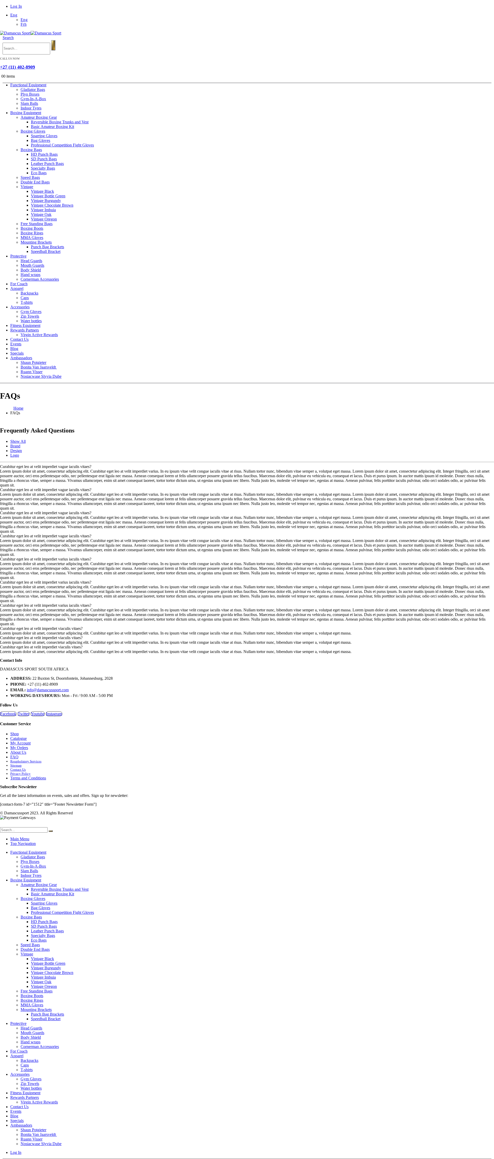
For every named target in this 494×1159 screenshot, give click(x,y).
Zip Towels (30, 316)
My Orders (19, 748)
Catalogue (18, 738)
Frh (24, 24)
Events (15, 344)
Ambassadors (21, 358)
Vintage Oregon (44, 219)
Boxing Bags (31, 150)
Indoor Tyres (31, 108)
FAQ (14, 757)
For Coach (19, 284)
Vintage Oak (41, 214)
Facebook (8, 714)
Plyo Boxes (30, 94)
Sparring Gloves (44, 136)
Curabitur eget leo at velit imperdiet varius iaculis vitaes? (45, 559)
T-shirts (27, 302)
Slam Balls (29, 103)
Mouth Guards (32, 265)
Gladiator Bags (33, 89)
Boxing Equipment (25, 113)
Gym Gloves (31, 311)
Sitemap (16, 765)
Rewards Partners (24, 330)
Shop (14, 734)
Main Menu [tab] (19, 839)
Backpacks (29, 293)
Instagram (54, 714)
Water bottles (31, 321)
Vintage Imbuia (43, 210)
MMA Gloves (32, 237)
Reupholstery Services (25, 761)
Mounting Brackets (36, 242)
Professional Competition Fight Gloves (62, 145)
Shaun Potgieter (33, 362)
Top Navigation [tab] (23, 843)
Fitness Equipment (25, 325)
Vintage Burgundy (46, 200)
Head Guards (31, 261)
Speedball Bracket (45, 251)
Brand (15, 446)
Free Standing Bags (36, 224)
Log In (16, 6)
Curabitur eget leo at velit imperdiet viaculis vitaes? (41, 628)
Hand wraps (30, 274)
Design (16, 450)
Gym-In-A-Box (33, 99)
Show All (18, 441)
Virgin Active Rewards (39, 335)
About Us (18, 752)
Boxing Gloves (33, 131)
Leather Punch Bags (47, 163)
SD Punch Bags (44, 159)
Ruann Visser (31, 372)
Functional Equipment (28, 85)
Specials (17, 353)
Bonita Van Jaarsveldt (39, 367)
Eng (13, 15)
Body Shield (31, 270)
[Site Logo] (30, 33)
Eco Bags (39, 173)
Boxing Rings (32, 233)
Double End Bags (35, 182)
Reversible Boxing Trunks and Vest (60, 122)
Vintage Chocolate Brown (52, 205)
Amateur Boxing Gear (39, 117)
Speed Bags (30, 177)
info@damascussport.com (48, 690)
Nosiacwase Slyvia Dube (41, 376)
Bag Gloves (40, 140)
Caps (25, 298)
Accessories (20, 307)
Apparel (16, 288)
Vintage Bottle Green (48, 196)
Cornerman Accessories (40, 279)
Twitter (23, 714)
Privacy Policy (20, 774)
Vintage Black (42, 191)
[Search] (53, 45)
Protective (18, 256)
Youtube (38, 714)
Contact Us (19, 339)
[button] (8, 37)
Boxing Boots (32, 228)
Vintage (27, 187)
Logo (14, 455)
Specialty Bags (43, 168)
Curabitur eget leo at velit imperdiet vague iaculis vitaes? (45, 466)
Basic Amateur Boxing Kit (52, 126)
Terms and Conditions (28, 778)
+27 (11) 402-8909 (17, 67)
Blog (14, 348)
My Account (20, 743)
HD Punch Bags (44, 154)
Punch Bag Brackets (47, 247)
